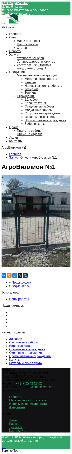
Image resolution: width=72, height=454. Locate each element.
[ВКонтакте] (4, 275)
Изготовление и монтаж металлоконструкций (34, 66)
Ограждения (26, 96)
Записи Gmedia (20, 157)
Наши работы (19, 299)
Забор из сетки (35, 123)
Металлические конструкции (37, 75)
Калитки (30, 82)
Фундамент (17, 407)
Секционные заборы (39, 106)
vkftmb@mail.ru (12, 6)
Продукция (17, 72)
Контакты (15, 141)
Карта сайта (17, 430)
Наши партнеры (28, 40)
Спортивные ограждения (42, 113)
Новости (15, 51)
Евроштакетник (35, 103)
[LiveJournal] (25, 275)
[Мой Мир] (14, 275)
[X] (20, 275)
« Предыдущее (20, 282)
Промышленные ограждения (45, 120)
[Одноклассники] (9, 275)
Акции (13, 137)
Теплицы (31, 92)
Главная (15, 34)
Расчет (14, 423)
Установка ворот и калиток (36, 61)
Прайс (13, 127)
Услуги (14, 54)
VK (4, 447)
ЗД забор (31, 99)
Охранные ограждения (41, 116)
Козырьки (31, 89)
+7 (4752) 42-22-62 (15, 3)
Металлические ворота (41, 78)
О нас (13, 37)
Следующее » (19, 286)
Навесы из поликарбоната (43, 85)
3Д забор (15, 339)
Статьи (22, 47)
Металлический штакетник (27, 400)
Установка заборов (30, 58)
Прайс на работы (29, 130)
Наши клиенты (27, 44)
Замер (13, 420)
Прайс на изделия (29, 134)
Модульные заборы (38, 110)
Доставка (15, 427)
